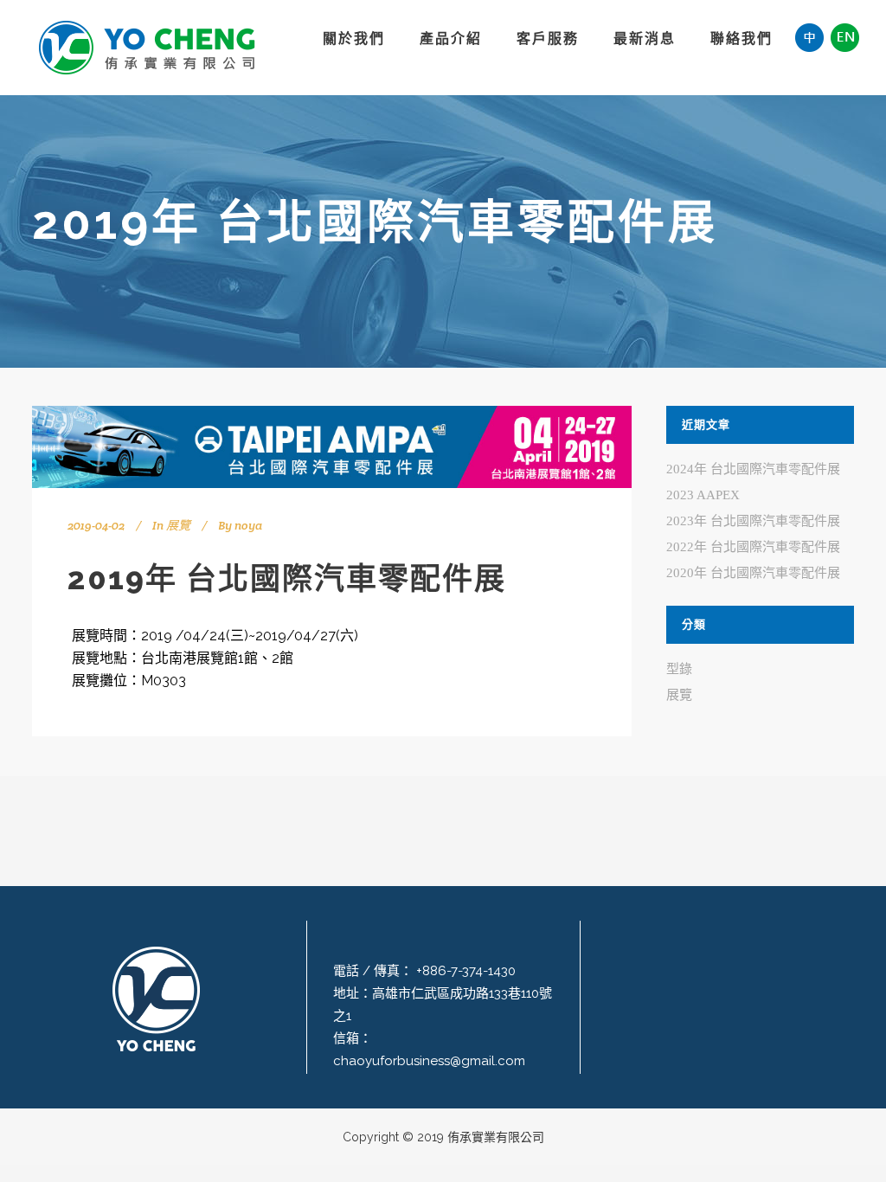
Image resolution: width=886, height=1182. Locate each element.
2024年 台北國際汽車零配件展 (753, 469)
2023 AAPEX (703, 495)
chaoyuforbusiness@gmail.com (429, 1061)
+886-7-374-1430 (464, 971)
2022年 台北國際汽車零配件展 (753, 547)
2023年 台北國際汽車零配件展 (753, 521)
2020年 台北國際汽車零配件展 (753, 573)
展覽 (178, 525)
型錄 (679, 669)
